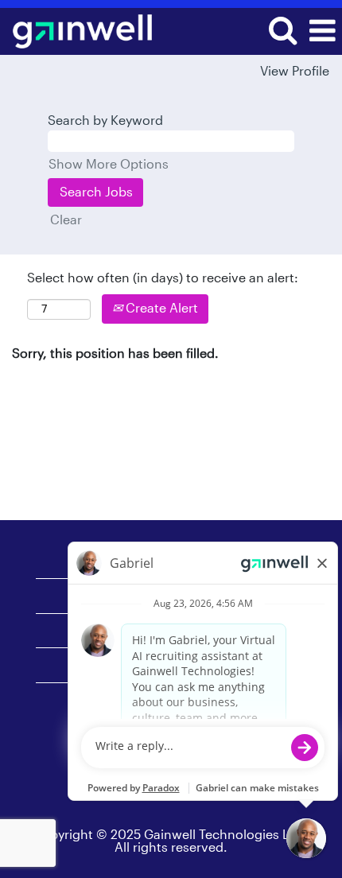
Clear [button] (66, 220)
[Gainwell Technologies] (76, 30)
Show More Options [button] (109, 164)
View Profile (294, 71)
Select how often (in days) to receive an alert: (162, 278)
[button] (322, 31)
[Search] (282, 30)
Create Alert (160, 308)
